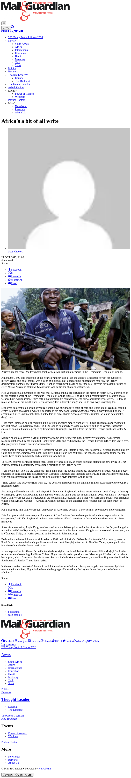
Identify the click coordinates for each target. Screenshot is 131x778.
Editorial (12, 706)
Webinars (13, 736)
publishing (13, 611)
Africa (11, 664)
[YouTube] (21, 31)
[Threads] (11, 31)
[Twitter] (16, 31)
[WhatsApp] (19, 31)
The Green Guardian (12, 715)
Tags (3, 644)
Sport (11, 683)
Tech (10, 680)
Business (6, 692)
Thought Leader (15, 699)
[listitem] (8, 641)
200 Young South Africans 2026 (18, 647)
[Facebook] (2, 31)
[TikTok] (13, 31)
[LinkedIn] (8, 31)
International (15, 667)
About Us (13, 762)
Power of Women (17, 733)
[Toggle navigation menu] (3, 23)
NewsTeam (45, 768)
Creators (11, 644)
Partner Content (9, 742)
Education (13, 671)
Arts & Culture (9, 718)
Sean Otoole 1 (16, 251)
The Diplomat (15, 709)
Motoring (13, 677)
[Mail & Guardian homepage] (65, 11)
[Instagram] (5, 31)
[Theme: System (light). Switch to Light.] (6, 28)
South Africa (15, 661)
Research (13, 759)
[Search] (12, 27)
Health (11, 674)
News (6, 654)
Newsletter (14, 756)
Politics (5, 689)
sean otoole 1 (15, 614)
